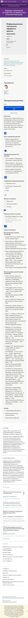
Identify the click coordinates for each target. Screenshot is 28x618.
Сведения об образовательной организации (12, 575)
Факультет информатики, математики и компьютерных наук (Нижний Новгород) (14, 5)
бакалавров (12, 441)
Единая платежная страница (8, 584)
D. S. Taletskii (19, 505)
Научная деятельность (9, 458)
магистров (18, 441)
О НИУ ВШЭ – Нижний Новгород (10, 570)
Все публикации (6, 538)
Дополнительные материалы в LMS (14, 108)
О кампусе (6, 568)
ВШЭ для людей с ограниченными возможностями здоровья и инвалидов (13, 582)
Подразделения (6, 577)
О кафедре (5, 428)
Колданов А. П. (6, 496)
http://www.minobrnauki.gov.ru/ (9, 596)
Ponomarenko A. (11, 533)
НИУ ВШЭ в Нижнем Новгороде (9, 1)
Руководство (5, 573)
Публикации (6, 487)
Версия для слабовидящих (8, 579)
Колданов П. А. (13, 496)
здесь (13, 609)
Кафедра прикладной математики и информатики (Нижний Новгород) (14, 12)
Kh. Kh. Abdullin (6, 505)
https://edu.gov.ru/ (7, 600)
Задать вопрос (14, 113)
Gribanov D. (5, 516)
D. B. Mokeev (12, 505)
